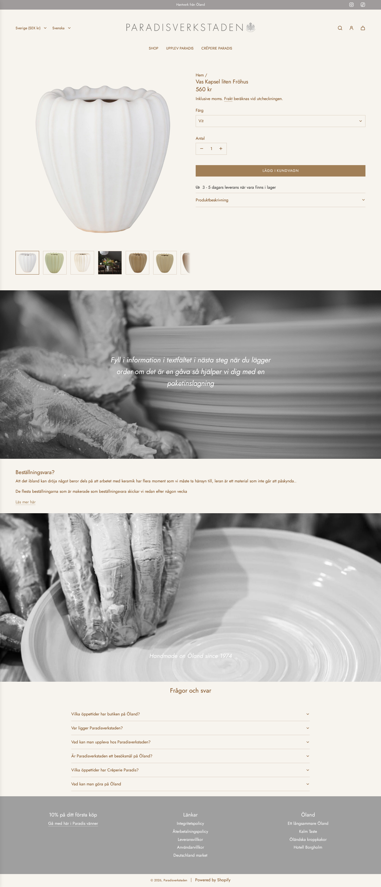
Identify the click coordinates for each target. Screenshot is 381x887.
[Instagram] (351, 4)
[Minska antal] (201, 148)
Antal (200, 138)
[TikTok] (363, 4)
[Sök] (340, 28)
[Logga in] (351, 28)
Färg (199, 110)
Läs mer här (26, 502)
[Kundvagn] (363, 28)
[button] (20, 159)
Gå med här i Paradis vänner (73, 823)
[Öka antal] (221, 148)
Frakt (228, 99)
